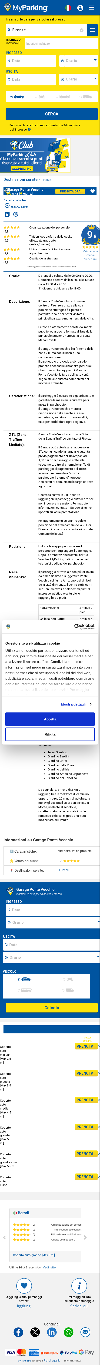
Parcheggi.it (52, 1360)
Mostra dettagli (73, 704)
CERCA (51, 113)
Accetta (50, 719)
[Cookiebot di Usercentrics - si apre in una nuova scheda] (74, 627)
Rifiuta (50, 734)
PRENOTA (85, 1046)
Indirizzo (13, 41)
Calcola (51, 1007)
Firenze (46, 180)
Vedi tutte (49, 1267)
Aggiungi (24, 1306)
